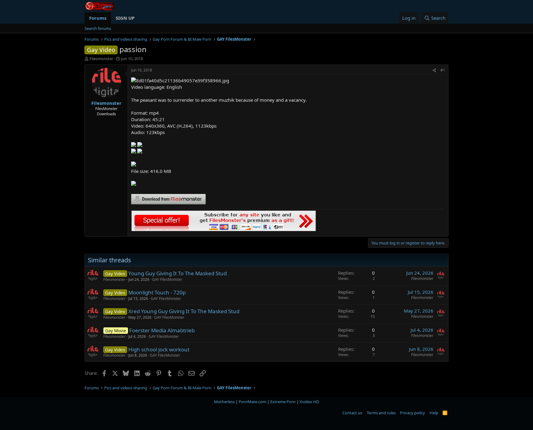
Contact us (352, 413)
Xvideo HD (309, 401)
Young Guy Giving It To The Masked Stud (177, 273)
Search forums (98, 28)
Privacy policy (412, 413)
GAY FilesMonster (167, 279)
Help (434, 413)
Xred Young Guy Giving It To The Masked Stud (183, 311)
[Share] (434, 70)
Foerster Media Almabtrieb (162, 330)
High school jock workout (158, 349)
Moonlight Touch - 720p (157, 292)
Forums (97, 18)
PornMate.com (252, 401)
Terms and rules (381, 413)
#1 (442, 70)
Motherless (224, 401)
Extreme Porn (282, 401)
